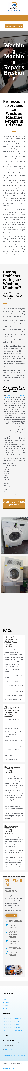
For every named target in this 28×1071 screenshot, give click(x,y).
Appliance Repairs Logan (11, 1021)
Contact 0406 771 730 (13, 26)
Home (5, 999)
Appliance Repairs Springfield (12, 1030)
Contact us (11, 915)
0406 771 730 (17, 503)
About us (6, 1002)
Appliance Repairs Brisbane (12, 1019)
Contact (5, 1008)
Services (5, 1005)
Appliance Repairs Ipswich (11, 1024)
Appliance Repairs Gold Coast (12, 1027)
